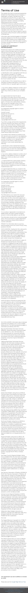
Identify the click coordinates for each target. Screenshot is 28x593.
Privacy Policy (17, 589)
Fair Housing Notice (19, 591)
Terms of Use (10, 589)
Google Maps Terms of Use (18, 582)
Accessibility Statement (9, 591)
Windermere (22, 588)
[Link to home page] (7, 2)
